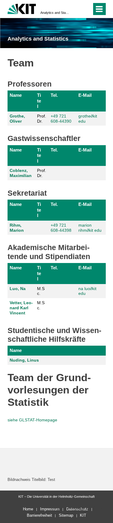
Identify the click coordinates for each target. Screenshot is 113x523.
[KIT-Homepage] (22, 8)
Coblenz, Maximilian (21, 173)
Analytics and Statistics (54, 12)
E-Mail (85, 95)
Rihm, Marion (17, 228)
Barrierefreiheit (39, 515)
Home (28, 509)
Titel (39, 101)
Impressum (50, 509)
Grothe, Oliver (17, 119)
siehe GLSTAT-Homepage (32, 419)
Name (16, 95)
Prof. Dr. (41, 119)
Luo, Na (18, 288)
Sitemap (66, 515)
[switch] (76, 9)
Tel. (54, 95)
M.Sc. (41, 291)
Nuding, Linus (24, 360)
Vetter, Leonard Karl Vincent (21, 307)
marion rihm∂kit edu (90, 228)
